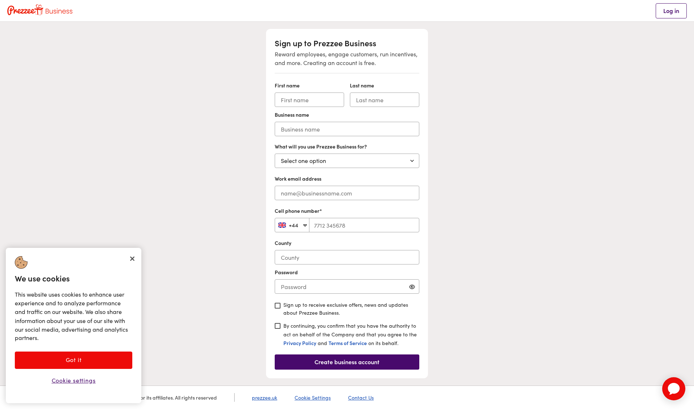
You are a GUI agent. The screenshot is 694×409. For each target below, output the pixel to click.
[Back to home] (40, 10)
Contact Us (361, 397)
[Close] (132, 259)
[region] (73, 325)
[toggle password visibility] (412, 286)
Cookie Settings (313, 397)
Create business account (347, 362)
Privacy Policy (299, 342)
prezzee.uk (264, 397)
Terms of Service (348, 342)
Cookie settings (74, 380)
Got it (74, 359)
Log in (671, 10)
